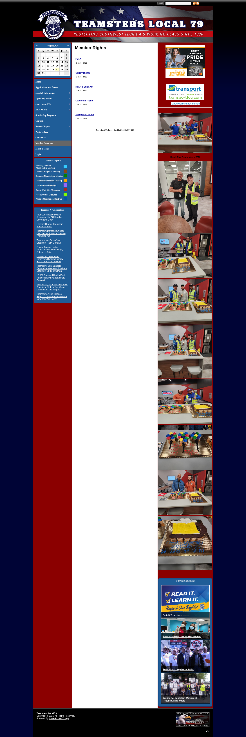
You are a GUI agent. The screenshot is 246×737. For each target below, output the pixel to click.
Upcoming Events (43, 98)
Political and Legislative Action (178, 669)
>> (68, 45)
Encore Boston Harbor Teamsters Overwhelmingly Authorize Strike (50, 249)
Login (38, 154)
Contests (39, 121)
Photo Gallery (41, 132)
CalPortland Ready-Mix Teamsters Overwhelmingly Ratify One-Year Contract (50, 259)
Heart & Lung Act (84, 87)
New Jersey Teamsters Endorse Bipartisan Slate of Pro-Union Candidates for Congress (52, 287)
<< (37, 45)
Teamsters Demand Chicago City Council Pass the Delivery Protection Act (51, 233)
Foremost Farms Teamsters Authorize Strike (50, 225)
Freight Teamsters (172, 615)
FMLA (78, 59)
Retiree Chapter (42, 126)
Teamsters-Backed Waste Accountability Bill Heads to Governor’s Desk (50, 217)
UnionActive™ (56, 718)
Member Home (42, 149)
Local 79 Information (45, 93)
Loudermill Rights (84, 100)
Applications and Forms (46, 87)
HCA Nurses (41, 109)
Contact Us (40, 137)
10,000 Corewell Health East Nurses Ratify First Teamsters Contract (51, 278)
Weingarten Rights (84, 114)
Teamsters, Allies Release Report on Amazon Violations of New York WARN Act (52, 296)
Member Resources (44, 143)
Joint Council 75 (43, 104)
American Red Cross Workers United (182, 636)
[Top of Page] (207, 731)
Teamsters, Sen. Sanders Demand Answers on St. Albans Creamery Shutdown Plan (52, 268)
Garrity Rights (82, 73)
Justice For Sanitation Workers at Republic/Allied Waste (180, 699)
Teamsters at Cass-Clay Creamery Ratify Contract (49, 241)
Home (38, 82)
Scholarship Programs (45, 115)
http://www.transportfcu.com (185, 103)
